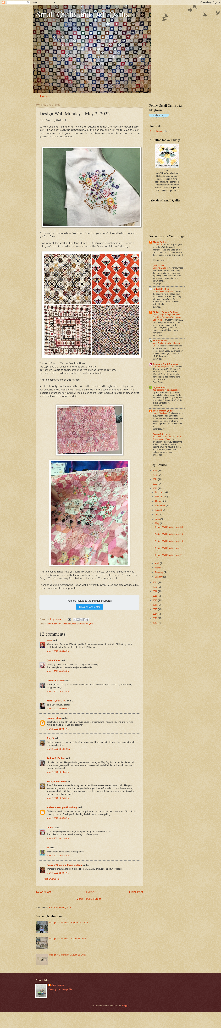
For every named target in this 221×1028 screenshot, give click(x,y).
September (160, 505)
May (157, 523)
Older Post (136, 892)
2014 (155, 614)
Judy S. (50, 738)
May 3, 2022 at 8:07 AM (58, 873)
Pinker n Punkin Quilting (165, 312)
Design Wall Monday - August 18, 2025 (67, 955)
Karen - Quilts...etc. (56, 701)
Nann (49, 640)
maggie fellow (54, 718)
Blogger (125, 1005)
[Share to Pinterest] (87, 619)
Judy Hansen (57, 985)
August (158, 510)
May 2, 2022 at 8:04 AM (58, 651)
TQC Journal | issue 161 (163, 367)
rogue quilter (159, 387)
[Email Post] (69, 619)
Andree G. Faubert (56, 758)
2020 (155, 587)
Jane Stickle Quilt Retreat (59, 623)
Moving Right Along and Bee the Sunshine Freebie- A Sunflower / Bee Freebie (167, 317)
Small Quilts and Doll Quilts (82, 13)
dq (48, 847)
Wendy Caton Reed (56, 781)
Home (44, 96)
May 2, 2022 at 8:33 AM (58, 691)
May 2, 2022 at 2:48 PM (58, 798)
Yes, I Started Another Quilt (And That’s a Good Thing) (167, 438)
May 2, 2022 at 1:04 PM (58, 772)
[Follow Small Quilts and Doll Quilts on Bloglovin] (159, 117)
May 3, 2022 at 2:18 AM (58, 838)
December (160, 492)
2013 (155, 618)
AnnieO (50, 827)
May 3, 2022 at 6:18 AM (58, 855)
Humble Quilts (160, 340)
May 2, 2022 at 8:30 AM (58, 671)
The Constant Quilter (163, 411)
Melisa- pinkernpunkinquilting (62, 807)
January (159, 577)
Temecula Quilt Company (165, 364)
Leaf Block (157, 245)
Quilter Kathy (53, 660)
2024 (155, 479)
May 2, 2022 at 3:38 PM (58, 818)
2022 (155, 488)
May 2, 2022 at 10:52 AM (58, 749)
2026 (155, 470)
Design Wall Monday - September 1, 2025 (68, 922)
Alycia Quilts (159, 242)
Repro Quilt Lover (162, 434)
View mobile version (89, 898)
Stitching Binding (160, 268)
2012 (155, 623)
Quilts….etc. (159, 265)
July (157, 514)
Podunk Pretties (161, 289)
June (157, 519)
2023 (155, 484)
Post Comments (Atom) (60, 907)
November (160, 496)
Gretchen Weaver (55, 680)
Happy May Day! (160, 413)
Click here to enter (89, 607)
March (158, 568)
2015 (155, 609)
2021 (155, 582)
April (157, 563)
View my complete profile (60, 989)
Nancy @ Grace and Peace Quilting (64, 865)
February (159, 572)
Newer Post (43, 892)
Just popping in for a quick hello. (167, 390)
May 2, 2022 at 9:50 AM (58, 708)
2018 (155, 596)
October (159, 501)
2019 (155, 591)
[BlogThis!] (78, 619)
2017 (155, 600)
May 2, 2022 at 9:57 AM (58, 729)
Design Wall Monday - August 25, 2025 (67, 938)
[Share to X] (81, 619)
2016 (155, 605)
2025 (155, 475)
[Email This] (75, 619)
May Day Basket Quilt (82, 623)
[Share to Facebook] (84, 619)
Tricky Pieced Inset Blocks (164, 291)
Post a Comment (51, 879)
